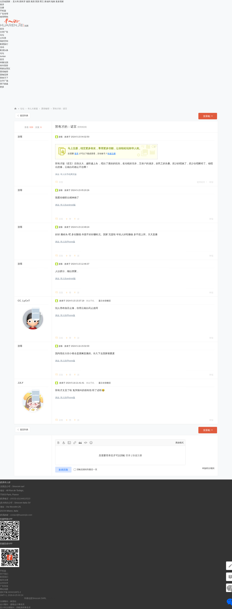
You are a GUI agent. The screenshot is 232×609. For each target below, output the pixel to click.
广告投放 (4, 586)
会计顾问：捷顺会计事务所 (12, 604)
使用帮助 (4, 17)
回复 (61, 182)
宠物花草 (4, 74)
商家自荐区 (5, 68)
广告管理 (4, 14)
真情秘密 (4, 71)
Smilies (91, 443)
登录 (2, 4)
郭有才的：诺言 (60, 108)
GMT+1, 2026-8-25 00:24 (11, 595)
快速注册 (112, 153)
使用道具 (201, 182)
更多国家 (60, 1)
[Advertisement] (116, 96)
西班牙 (22, 1)
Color (64, 443)
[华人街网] (12, 26)
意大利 (16, 1)
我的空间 (4, 41)
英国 (37, 1)
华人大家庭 (33, 108)
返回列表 (24, 115)
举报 (211, 182)
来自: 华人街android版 (65, 205)
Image (69, 443)
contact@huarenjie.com (21, 515)
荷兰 (42, 1)
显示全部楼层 (105, 301)
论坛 (2, 35)
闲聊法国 (4, 62)
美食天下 (4, 78)
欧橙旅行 (4, 44)
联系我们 (4, 577)
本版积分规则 (208, 468)
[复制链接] (82, 127)
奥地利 (47, 1)
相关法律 (4, 580)
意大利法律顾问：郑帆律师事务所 (15, 607)
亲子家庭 (4, 84)
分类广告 (4, 32)
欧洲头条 (4, 50)
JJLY (20, 382)
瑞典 (53, 1)
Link (75, 443)
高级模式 (179, 442)
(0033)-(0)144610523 (20, 498)
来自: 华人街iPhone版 (65, 242)
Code (86, 443)
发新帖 (206, 116)
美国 (33, 1)
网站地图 (4, 589)
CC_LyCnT (24, 300)
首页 (2, 29)
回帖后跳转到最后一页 (87, 469)
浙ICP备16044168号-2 (10, 592)
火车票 (3, 38)
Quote (80, 443)
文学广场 (4, 81)
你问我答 (4, 65)
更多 (2, 87)
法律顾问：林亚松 (8, 601)
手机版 (3, 11)
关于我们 (4, 574)
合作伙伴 (4, 583)
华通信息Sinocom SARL (35, 598)
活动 (2, 47)
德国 (28, 1)
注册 (2, 7)
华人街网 (15, 108)
